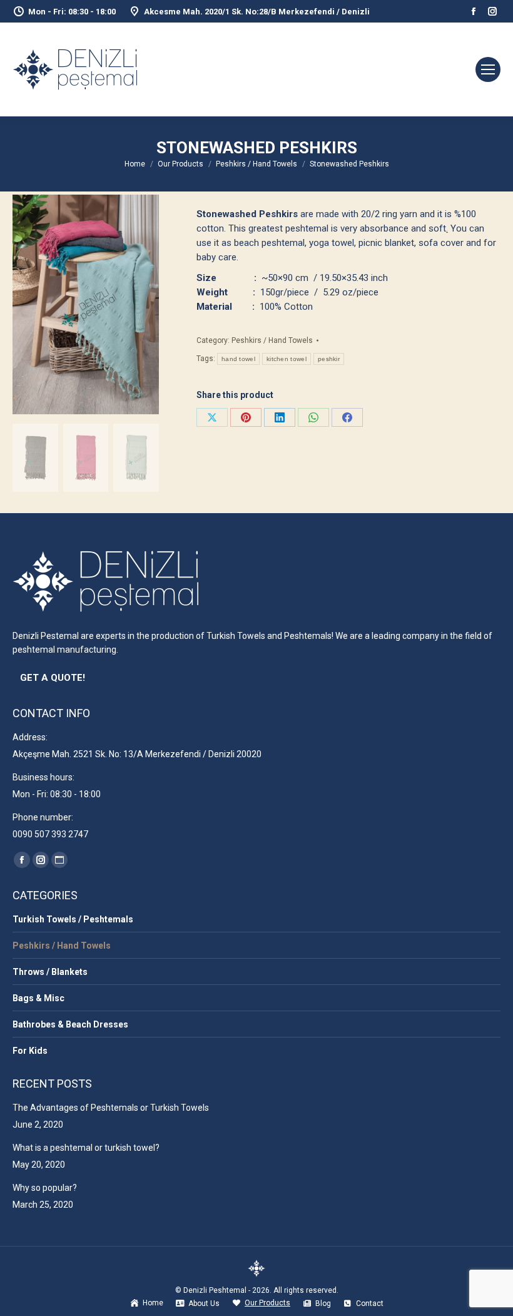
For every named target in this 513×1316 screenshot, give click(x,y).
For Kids (30, 1051)
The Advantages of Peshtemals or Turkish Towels (111, 1108)
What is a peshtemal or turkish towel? (86, 1148)
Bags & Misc (38, 998)
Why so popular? (45, 1188)
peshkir (329, 358)
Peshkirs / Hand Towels (272, 340)
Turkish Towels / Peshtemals (73, 919)
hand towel (238, 358)
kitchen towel (287, 358)
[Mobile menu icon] (487, 69)
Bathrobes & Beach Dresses (70, 1024)
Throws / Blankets (50, 972)
